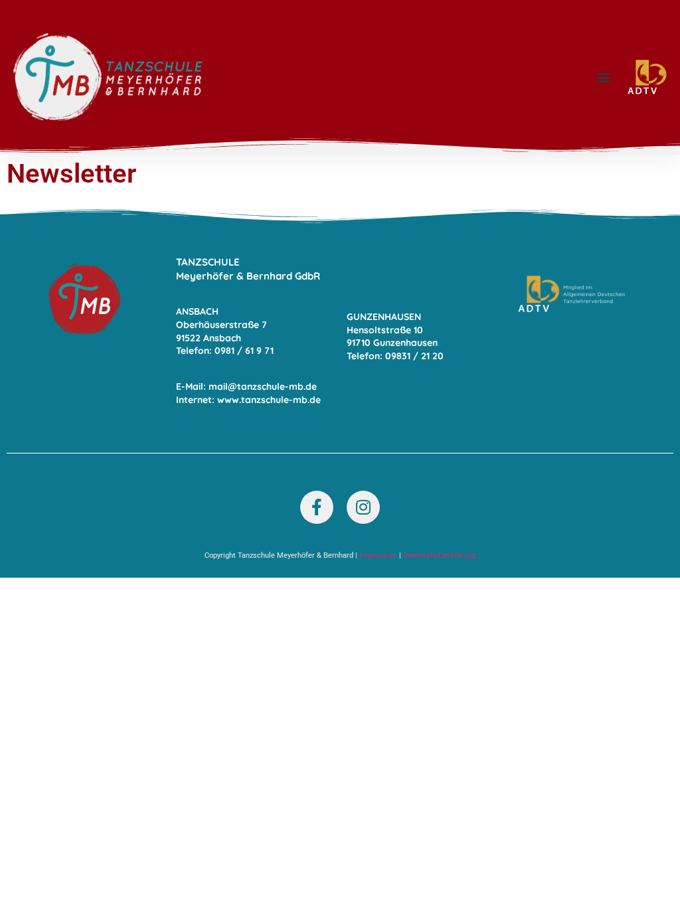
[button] (603, 77)
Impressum (378, 555)
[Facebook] (316, 507)
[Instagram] (363, 507)
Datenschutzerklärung (439, 555)
